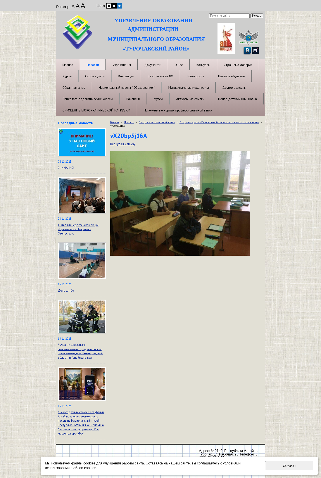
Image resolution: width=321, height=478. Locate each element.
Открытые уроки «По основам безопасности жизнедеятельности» (219, 122)
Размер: (63, 7)
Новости (129, 122)
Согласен (289, 466)
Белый (109, 6)
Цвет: (101, 5)
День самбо (66, 290)
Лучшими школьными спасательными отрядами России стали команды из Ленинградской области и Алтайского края (80, 351)
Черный (114, 6)
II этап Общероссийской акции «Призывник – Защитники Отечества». (78, 229)
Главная (114, 122)
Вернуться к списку (122, 144)
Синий (119, 6)
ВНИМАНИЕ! (66, 168)
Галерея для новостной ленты (157, 122)
